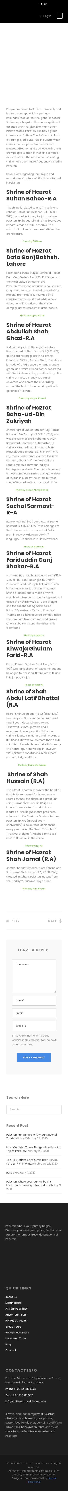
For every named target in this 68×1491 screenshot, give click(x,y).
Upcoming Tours (15, 1338)
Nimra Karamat (21, 37)
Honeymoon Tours (17, 1332)
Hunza (10, 1172)
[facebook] (21, 3)
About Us (11, 1297)
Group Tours (13, 1327)
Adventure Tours (15, 1315)
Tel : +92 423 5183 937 (19, 1395)
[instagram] (32, 3)
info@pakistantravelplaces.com (25, 1401)
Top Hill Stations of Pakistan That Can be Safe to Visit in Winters (32, 1161)
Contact (10, 1350)
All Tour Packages (16, 1309)
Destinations (13, 1303)
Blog (46, 37)
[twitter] (27, 3)
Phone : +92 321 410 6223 (20, 1389)
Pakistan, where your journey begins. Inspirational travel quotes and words (29, 1183)
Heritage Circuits (15, 1320)
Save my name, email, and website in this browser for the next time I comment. (34, 1040)
